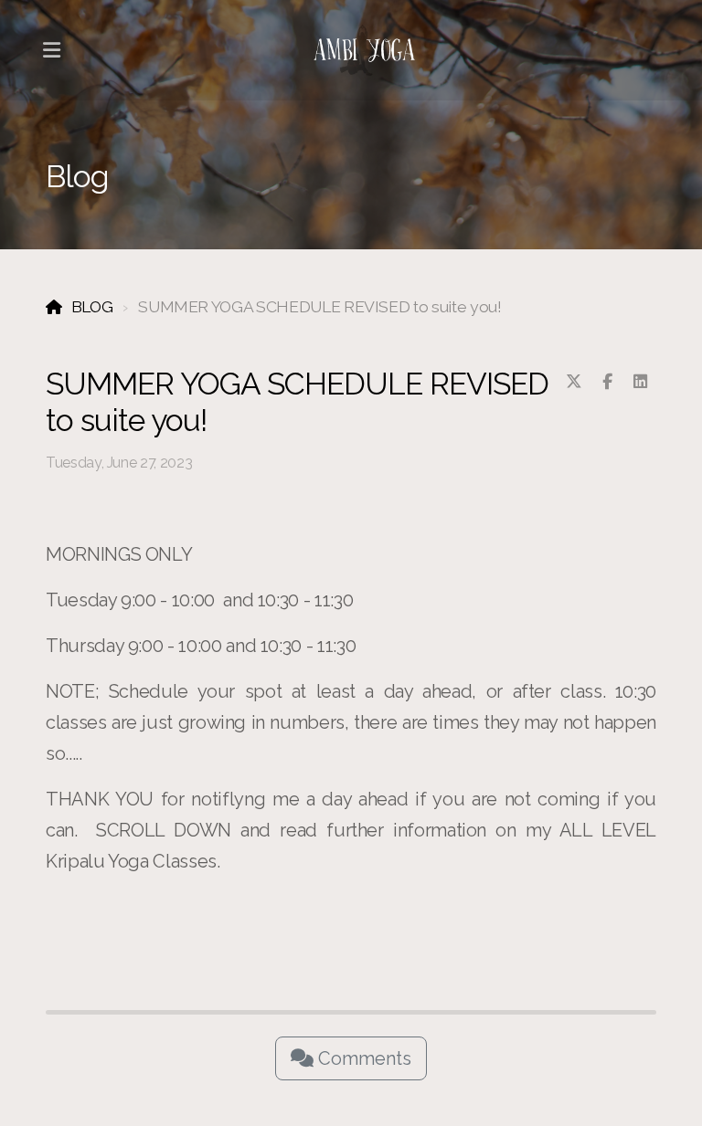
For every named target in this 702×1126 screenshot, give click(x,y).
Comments (362, 1058)
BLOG (91, 306)
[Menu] (51, 50)
